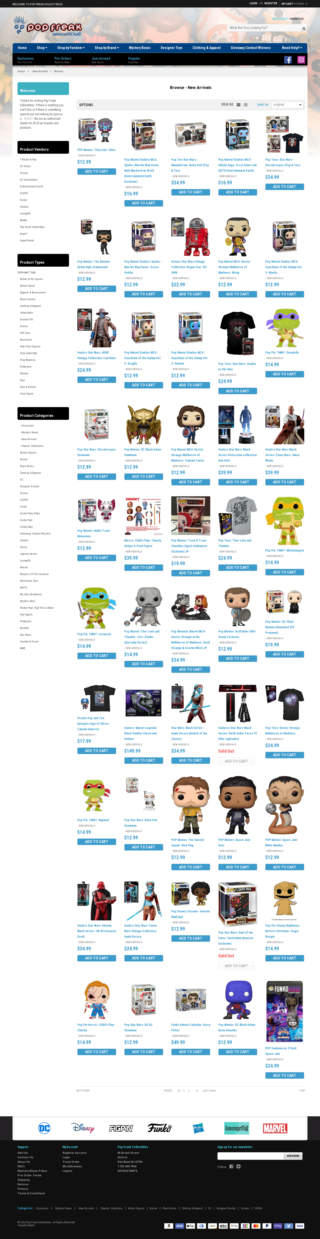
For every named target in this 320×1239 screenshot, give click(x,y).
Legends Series (28, 554)
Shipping (24, 1180)
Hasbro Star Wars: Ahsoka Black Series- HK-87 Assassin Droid (96, 931)
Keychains (26, 339)
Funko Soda (26, 527)
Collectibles (26, 312)
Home (22, 48)
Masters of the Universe (34, 574)
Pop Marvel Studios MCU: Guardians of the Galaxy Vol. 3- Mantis (283, 267)
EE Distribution (28, 179)
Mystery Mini (27, 601)
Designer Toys (171, 48)
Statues (24, 373)
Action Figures (28, 452)
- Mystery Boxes (29, 432)
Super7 (24, 233)
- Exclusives (27, 425)
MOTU (23, 587)
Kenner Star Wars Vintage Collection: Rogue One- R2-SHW (189, 267)
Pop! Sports (26, 614)
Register (270, 3)
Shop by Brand (106, 48)
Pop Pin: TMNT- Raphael (93, 820)
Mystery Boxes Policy (32, 1171)
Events (24, 326)
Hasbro (24, 206)
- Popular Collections (32, 446)
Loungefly (25, 213)
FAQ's (21, 1166)
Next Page (209, 1091)
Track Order (71, 1162)
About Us (24, 1162)
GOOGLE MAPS (127, 1171)
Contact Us (297, 18)
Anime (24, 459)
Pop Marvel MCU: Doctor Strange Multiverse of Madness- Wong (234, 267)
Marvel (24, 567)
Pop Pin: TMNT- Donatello (282, 352)
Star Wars (25, 634)
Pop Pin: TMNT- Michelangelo (284, 550)
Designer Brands (29, 486)
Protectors (26, 366)
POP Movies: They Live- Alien (96, 150)
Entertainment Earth (31, 186)
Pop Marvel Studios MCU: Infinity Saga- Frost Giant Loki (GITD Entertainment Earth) (237, 165)
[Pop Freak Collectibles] (49, 26)
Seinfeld (24, 628)
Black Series (27, 466)
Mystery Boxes (140, 48)
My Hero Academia (31, 594)
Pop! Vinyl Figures (30, 346)
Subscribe (293, 1156)
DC (21, 479)
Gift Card (25, 333)
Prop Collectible (28, 353)
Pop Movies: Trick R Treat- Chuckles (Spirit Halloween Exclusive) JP (189, 546)
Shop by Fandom (70, 48)
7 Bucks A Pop (28, 159)
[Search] (304, 28)
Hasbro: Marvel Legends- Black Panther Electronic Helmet (141, 733)
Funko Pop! (26, 520)
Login (66, 1157)
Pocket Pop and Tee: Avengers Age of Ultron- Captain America (93, 723)
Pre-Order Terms (30, 1175)
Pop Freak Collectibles (32, 227)
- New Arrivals (39, 71)
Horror (23, 547)
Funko (23, 200)
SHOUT (28, 118)
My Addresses (72, 1166)
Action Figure (27, 285)
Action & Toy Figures (31, 279)
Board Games (28, 299)
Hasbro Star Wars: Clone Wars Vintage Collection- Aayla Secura (140, 931)
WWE (23, 648)
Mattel (23, 220)
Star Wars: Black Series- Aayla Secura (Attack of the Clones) (189, 733)
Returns (23, 1184)
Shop (41, 48)
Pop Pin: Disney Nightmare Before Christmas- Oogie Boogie (282, 931)
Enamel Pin (26, 319)
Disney (24, 173)
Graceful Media (26, 1225)
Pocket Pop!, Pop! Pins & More (37, 608)
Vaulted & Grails (29, 641)
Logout (67, 1171)
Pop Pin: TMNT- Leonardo (94, 634)
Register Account (74, 1153)
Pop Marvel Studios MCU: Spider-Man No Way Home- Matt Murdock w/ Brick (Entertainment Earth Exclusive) (142, 170)
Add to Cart (96, 171)
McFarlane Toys (29, 581)
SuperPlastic (27, 240)
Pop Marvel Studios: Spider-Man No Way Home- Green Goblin (143, 267)
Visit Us (23, 1153)
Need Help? (291, 48)
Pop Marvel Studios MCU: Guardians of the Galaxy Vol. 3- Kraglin (142, 358)
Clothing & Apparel (206, 48)
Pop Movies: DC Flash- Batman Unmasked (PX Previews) (279, 627)
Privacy (23, 1189)
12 (197, 1091)
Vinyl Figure (27, 393)
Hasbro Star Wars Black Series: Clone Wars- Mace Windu (282, 455)
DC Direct (25, 166)
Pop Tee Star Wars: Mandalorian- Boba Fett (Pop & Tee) (190, 165)
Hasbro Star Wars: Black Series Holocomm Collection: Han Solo (237, 455)
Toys (22, 380)
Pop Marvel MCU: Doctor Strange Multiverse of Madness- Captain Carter (187, 455)
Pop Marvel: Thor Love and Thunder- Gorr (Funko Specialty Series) (142, 637)
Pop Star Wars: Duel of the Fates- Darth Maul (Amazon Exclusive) (235, 938)
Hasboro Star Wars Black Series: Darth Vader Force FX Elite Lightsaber (237, 733)
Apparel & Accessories (33, 292)
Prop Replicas (28, 360)
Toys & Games (28, 387)
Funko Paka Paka (30, 513)
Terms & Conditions (31, 1193)
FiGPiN (24, 193)
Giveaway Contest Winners (251, 48)
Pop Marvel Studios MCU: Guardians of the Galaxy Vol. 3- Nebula (189, 358)
